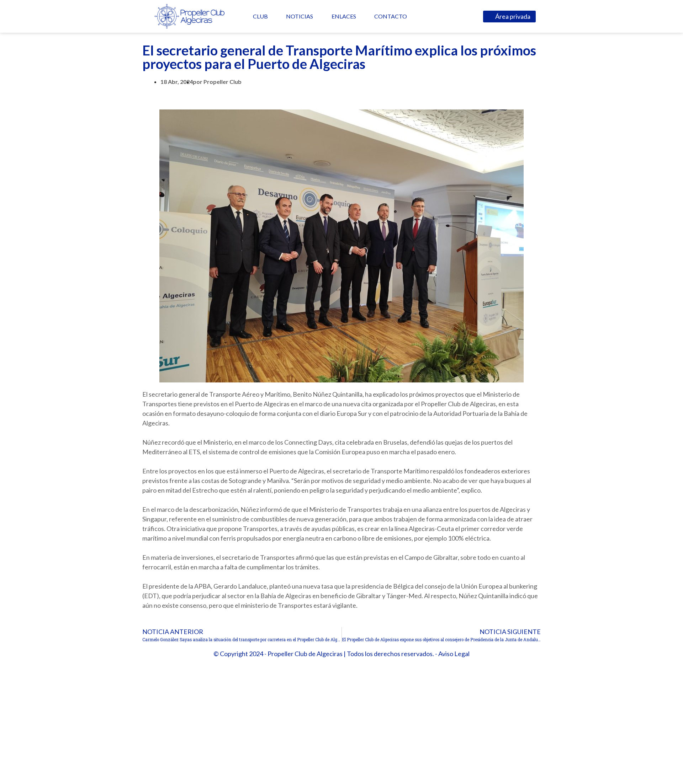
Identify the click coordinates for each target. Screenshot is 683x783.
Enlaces (344, 16)
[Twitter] (440, 16)
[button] (509, 16)
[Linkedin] (454, 16)
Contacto (390, 16)
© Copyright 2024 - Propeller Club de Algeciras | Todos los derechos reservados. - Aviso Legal (341, 654)
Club (260, 16)
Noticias (299, 16)
